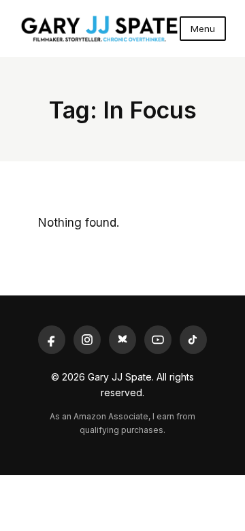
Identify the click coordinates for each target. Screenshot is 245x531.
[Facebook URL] (51, 339)
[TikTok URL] (193, 339)
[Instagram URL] (87, 339)
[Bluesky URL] (122, 339)
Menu (203, 28)
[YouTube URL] (158, 339)
